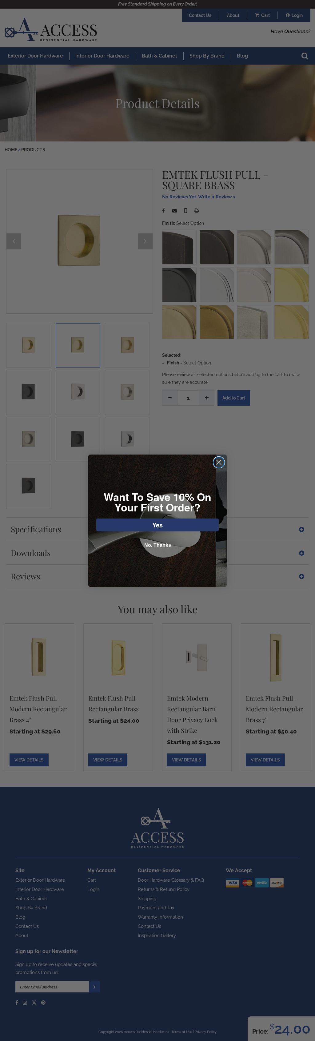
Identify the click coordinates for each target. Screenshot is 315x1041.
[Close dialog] (218, 462)
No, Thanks (157, 545)
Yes (157, 524)
